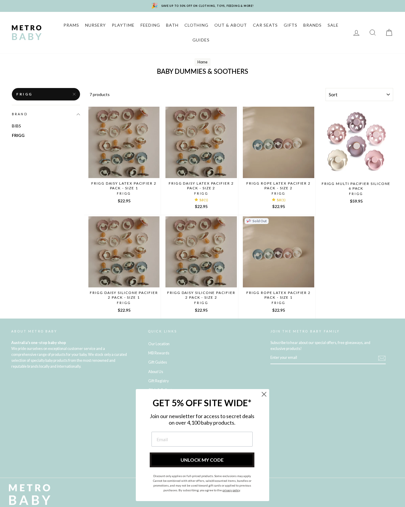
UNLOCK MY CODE (202, 460)
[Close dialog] (264, 394)
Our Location (159, 344)
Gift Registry (158, 381)
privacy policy (231, 490)
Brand (20, 114)
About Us (155, 372)
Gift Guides (157, 362)
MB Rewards (158, 353)
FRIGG (24, 94)
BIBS (16, 125)
